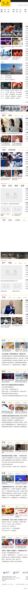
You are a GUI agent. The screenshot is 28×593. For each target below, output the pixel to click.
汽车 (4, 220)
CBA (23, 150)
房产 (4, 263)
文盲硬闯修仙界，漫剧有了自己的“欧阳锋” (12, 561)
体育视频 (11, 150)
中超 (27, 150)
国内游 (9, 371)
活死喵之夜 (7, 96)
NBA (20, 9)
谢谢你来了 (18, 98)
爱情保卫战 (12, 98)
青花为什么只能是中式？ (10, 79)
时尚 (3, 340)
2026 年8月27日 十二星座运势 (9, 530)
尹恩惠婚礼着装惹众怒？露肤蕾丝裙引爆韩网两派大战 (15, 356)
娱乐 (4, 115)
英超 (17, 9)
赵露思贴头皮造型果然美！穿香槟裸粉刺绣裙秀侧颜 (14, 362)
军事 (5, 9)
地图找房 (20, 263)
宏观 (5, 11)
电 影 (2, 94)
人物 (17, 340)
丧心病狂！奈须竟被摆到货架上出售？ (11, 552)
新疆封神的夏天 (8, 75)
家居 (20, 11)
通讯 (14, 297)
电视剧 (21, 115)
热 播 (2, 90)
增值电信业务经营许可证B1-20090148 (9, 576)
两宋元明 (25, 442)
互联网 (9, 297)
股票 (22, 186)
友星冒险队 (19, 96)
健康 (3, 402)
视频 (10, 115)
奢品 (24, 340)
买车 (10, 220)
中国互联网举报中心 (8, 573)
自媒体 (24, 220)
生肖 (24, 506)
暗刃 (21, 90)
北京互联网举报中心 (17, 573)
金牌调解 (7, 98)
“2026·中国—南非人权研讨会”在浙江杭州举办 (13, 462)
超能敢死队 (13, 96)
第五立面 (7, 90)
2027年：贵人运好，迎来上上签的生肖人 (12, 524)
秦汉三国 (10, 442)
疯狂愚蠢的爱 (12, 94)
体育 (4, 150)
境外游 (17, 371)
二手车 (17, 220)
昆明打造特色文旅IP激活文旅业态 (10, 393)
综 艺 (2, 98)
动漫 (3, 537)
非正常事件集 (19, 92)
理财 (8, 11)
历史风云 (25, 473)
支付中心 (25, 588)
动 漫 (2, 96)
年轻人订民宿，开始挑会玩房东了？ (10, 389)
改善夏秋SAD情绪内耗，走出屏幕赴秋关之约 (13, 420)
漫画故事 (10, 537)
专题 (8, 9)
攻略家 (25, 371)
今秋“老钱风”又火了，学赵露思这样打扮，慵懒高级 (14, 364)
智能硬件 (19, 297)
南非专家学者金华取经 (7, 464)
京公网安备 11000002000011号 (9, 579)
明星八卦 (16, 115)
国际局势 (10, 473)
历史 (3, 442)
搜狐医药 (10, 402)
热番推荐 (25, 537)
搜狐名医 (18, 402)
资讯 (25, 263)
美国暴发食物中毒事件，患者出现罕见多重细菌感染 (14, 426)
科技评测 (25, 297)
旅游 (3, 371)
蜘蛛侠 (6, 94)
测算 (9, 506)
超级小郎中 (12, 92)
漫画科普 (18, 537)
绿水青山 (17, 90)
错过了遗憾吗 (19, 94)
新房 (17, 11)
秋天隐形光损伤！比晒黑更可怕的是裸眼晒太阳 (13, 418)
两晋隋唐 (18, 442)
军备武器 (18, 473)
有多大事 (12, 90)
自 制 (2, 92)
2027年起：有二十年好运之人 (9, 526)
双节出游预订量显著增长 (8, 387)
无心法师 (7, 92)
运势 (17, 506)
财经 (4, 186)
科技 (4, 297)
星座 (3, 506)
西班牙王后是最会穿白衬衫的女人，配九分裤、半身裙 (15, 358)
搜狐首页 (6, 3)
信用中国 (3, 580)
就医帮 (25, 402)
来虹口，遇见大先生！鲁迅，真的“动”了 (11, 559)
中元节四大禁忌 (8, 77)
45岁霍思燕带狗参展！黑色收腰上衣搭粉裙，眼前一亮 (15, 360)
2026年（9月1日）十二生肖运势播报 (11, 528)
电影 (26, 115)
